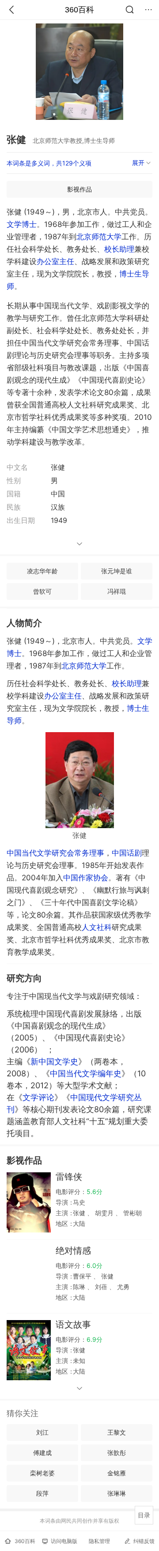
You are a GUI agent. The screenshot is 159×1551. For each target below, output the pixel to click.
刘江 (42, 1432)
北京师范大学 (98, 236)
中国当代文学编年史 (85, 1073)
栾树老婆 (42, 1473)
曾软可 (42, 591)
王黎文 (116, 1432)
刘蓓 (101, 1286)
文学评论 (38, 1097)
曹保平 (83, 1276)
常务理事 (89, 852)
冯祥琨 (116, 591)
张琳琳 (116, 1493)
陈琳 (80, 1286)
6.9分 (94, 1339)
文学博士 (22, 224)
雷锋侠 (69, 1177)
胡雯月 (104, 1213)
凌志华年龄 (42, 571)
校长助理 (119, 249)
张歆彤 (116, 1452)
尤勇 (122, 1286)
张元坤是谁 (116, 571)
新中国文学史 (54, 1061)
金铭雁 (116, 1473)
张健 (80, 1213)
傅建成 (42, 1452)
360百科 (79, 9)
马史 (79, 1202)
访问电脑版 (64, 1541)
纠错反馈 (144, 1541)
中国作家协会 (85, 877)
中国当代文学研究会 (40, 852)
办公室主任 (55, 261)
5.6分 (94, 1191)
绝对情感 (73, 1250)
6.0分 (94, 1265)
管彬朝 (131, 1213)
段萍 (42, 1493)
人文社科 (97, 927)
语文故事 (73, 1324)
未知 (79, 1360)
